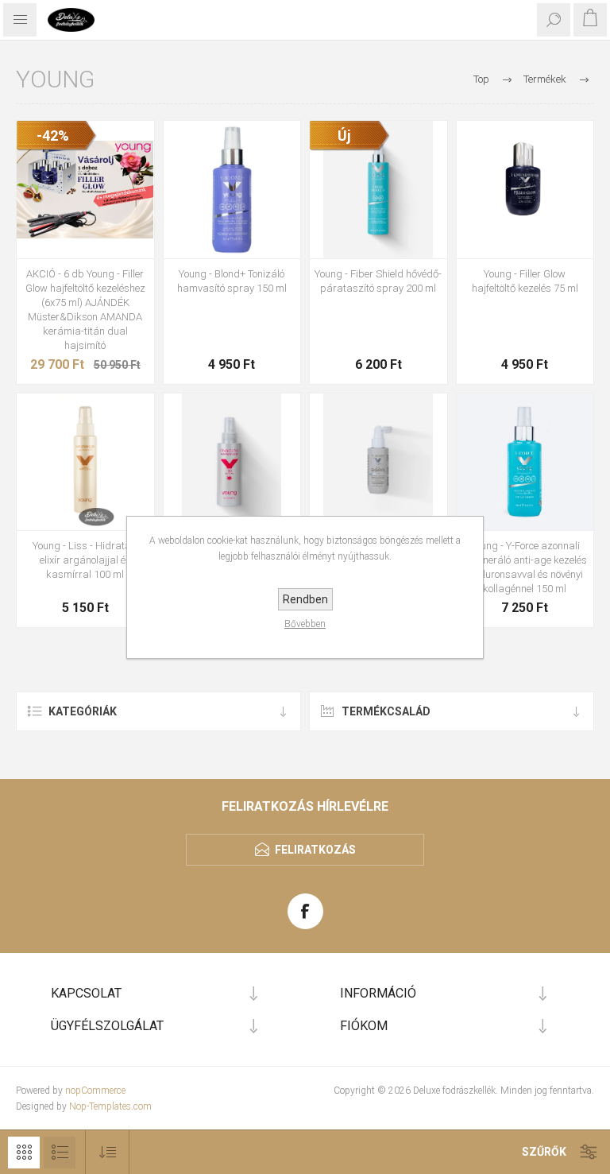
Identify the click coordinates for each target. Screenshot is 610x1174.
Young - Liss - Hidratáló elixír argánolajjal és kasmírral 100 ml (85, 560)
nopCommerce (95, 1090)
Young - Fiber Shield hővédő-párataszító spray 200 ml (378, 281)
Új (344, 135)
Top (481, 79)
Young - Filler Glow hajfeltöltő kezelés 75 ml (525, 281)
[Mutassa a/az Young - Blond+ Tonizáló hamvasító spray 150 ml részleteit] (232, 189)
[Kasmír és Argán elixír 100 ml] (85, 462)
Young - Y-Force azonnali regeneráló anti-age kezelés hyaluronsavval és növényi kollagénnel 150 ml (525, 567)
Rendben (305, 599)
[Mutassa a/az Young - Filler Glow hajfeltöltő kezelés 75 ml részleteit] (525, 189)
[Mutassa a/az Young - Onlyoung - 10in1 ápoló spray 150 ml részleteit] (232, 462)
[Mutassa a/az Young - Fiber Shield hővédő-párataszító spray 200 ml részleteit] (378, 189)
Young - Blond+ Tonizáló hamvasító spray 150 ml (232, 281)
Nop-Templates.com (110, 1106)
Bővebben (305, 624)
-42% (53, 135)
